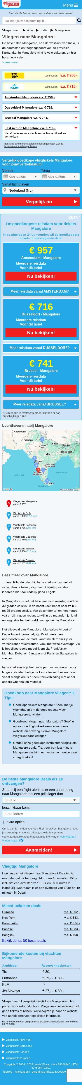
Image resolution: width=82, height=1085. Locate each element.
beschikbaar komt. (16, 807)
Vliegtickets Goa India (24, 536)
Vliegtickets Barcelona (19, 1046)
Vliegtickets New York (18, 1039)
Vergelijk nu (39, 201)
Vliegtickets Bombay (24, 548)
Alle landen (22, 1071)
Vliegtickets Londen (17, 1052)
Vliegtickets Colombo (24, 560)
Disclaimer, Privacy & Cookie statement (55, 1071)
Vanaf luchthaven (15, 184)
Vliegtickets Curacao (18, 1058)
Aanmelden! (39, 849)
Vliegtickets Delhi (22, 513)
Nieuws (7, 1071)
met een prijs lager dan (45, 794)
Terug (45, 170)
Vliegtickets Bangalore (25, 525)
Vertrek (7, 170)
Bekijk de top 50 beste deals (24, 940)
